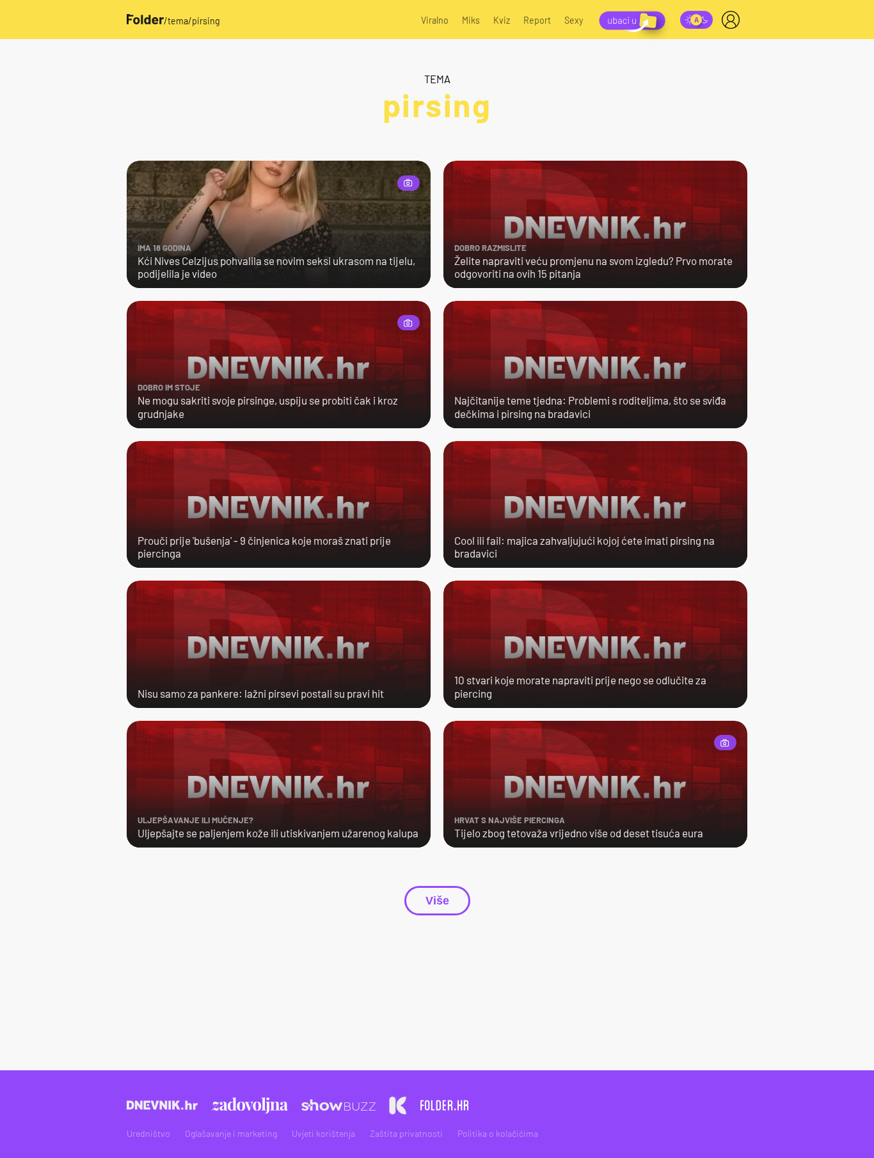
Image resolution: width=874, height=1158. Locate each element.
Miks (471, 20)
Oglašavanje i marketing (231, 1133)
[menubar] (733, 20)
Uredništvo (148, 1133)
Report (537, 20)
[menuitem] (733, 20)
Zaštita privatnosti (406, 1133)
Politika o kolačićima (497, 1133)
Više (437, 900)
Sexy (574, 20)
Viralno (435, 20)
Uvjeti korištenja (323, 1133)
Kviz (501, 20)
